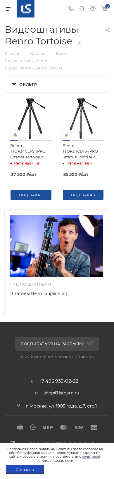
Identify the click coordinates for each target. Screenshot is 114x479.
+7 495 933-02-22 (58, 381)
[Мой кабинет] (93, 9)
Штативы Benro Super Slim (38, 293)
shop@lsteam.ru (61, 393)
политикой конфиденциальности (69, 458)
